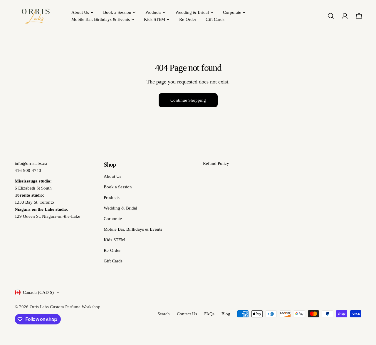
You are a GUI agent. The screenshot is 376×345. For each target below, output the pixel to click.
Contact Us (187, 313)
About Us (112, 176)
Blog (225, 313)
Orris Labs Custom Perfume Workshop (65, 306)
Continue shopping (188, 100)
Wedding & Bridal (120, 208)
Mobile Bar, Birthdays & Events (133, 229)
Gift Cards (113, 261)
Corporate (113, 218)
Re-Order (112, 250)
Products (112, 197)
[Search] (331, 16)
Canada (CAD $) (38, 292)
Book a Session (118, 187)
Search (163, 313)
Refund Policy (216, 163)
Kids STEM (114, 239)
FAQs (209, 313)
